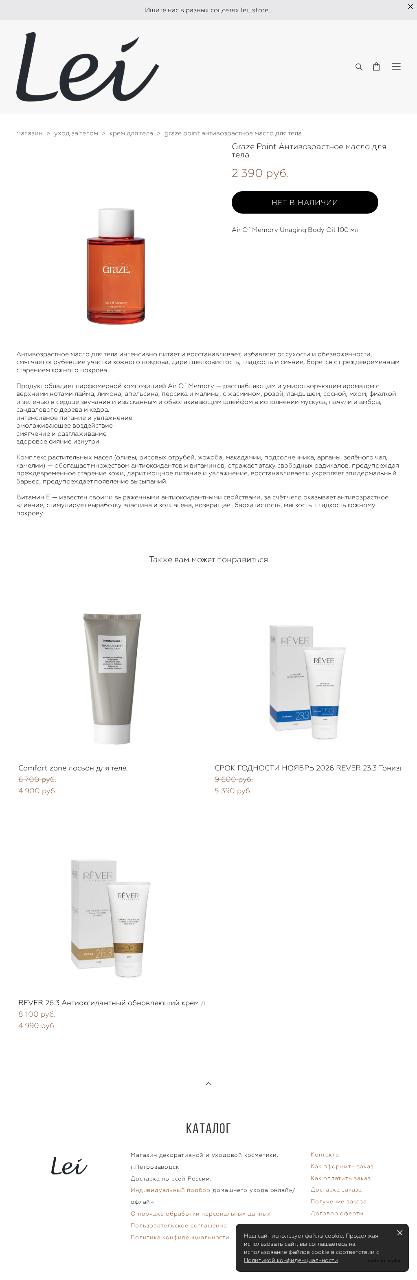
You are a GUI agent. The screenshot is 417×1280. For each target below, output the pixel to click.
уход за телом (76, 133)
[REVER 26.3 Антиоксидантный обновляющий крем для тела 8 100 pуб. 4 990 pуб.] (110, 901)
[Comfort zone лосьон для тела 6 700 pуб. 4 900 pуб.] (110, 666)
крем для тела (131, 133)
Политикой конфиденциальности (291, 1260)
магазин (29, 133)
